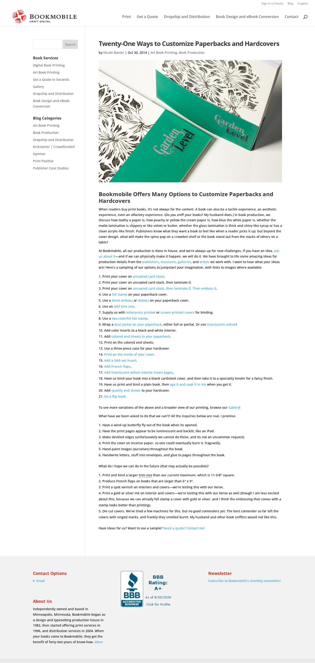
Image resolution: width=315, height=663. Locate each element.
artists (204, 262)
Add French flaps (117, 366)
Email (40, 581)
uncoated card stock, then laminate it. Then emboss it (174, 288)
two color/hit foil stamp (130, 318)
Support (302, 3)
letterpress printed (140, 312)
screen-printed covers (177, 312)
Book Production (192, 52)
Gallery (234, 407)
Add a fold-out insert (120, 360)
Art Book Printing (164, 52)
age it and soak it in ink (188, 384)
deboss (143, 300)
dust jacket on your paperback (138, 324)
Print (126, 17)
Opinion (39, 154)
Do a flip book (115, 396)
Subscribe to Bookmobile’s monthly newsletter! (244, 581)
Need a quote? (174, 528)
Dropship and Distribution (187, 17)
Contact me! (196, 528)
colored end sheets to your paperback (140, 336)
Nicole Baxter (113, 52)
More (99, 642)
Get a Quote (147, 17)
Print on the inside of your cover (129, 354)
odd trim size (124, 306)
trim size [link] (145, 475)
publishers (150, 262)
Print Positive (43, 161)
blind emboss (122, 300)
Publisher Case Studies (51, 168)
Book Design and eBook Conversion (247, 17)
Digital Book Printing (49, 65)
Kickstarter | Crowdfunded (54, 146)
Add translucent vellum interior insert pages (138, 372)
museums (168, 262)
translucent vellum (221, 324)
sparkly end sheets (126, 390)
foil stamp (119, 294)
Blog (290, 3)
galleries (184, 262)
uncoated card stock (148, 276)
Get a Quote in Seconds (51, 79)
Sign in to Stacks (272, 3)
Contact (291, 17)
